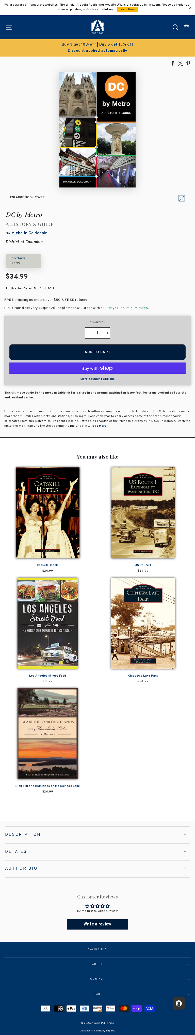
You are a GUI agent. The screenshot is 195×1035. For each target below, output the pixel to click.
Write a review (97, 924)
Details (16, 851)
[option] (97, 48)
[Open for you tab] (179, 1003)
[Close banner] (190, 7)
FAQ (97, 994)
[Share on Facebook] (172, 63)
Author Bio (21, 868)
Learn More (127, 9)
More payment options (97, 379)
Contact (97, 979)
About (97, 964)
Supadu (110, 1030)
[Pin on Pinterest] (188, 63)
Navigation (97, 949)
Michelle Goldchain (29, 233)
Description (23, 834)
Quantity (97, 322)
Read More (99, 426)
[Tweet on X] (180, 63)
